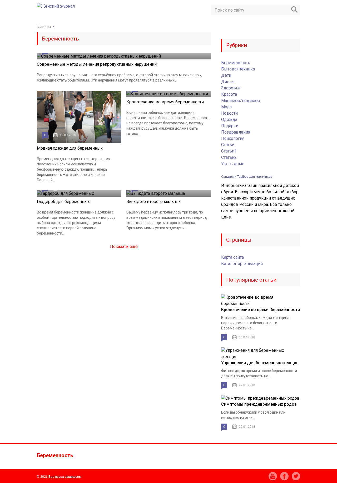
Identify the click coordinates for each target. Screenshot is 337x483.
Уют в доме (232, 163)
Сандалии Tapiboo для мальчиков (246, 177)
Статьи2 (229, 157)
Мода (226, 106)
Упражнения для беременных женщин (260, 362)
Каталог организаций (242, 263)
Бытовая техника (238, 69)
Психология (232, 138)
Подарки (229, 125)
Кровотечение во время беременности (165, 101)
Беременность (235, 62)
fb (284, 476)
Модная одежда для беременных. (70, 148)
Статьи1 (229, 151)
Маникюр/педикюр (240, 100)
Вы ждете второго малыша (153, 201)
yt (273, 476)
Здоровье (231, 87)
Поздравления (235, 132)
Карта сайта (232, 257)
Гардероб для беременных (63, 201)
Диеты (228, 81)
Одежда (229, 119)
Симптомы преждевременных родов (259, 404)
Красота (229, 94)
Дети (226, 75)
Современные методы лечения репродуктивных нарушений (97, 64)
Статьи (227, 144)
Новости (229, 113)
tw (296, 476)
